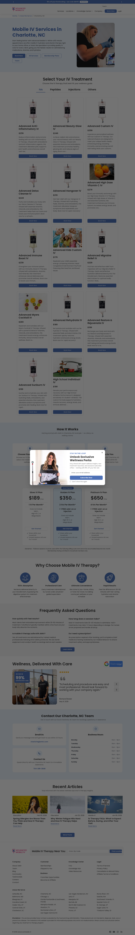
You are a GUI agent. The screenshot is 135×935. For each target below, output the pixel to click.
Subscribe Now (86, 478)
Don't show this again (79, 482)
